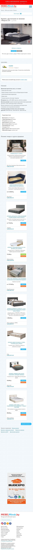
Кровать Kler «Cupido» (17, 153)
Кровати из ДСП (4, 431)
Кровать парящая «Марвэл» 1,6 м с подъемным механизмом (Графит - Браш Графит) (16, 310)
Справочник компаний (5, 530)
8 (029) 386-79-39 (10, 290)
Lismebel (11, 65)
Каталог (2, 10)
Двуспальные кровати (14, 431)
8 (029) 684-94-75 (10, 324)
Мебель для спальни (9, 10)
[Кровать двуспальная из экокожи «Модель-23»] (16, 44)
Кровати (15, 10)
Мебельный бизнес (20, 526)
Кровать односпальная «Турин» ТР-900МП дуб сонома (16, 343)
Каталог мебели (4, 526)
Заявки (17, 530)
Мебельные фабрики (5, 529)
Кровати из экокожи (20, 430)
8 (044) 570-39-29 (10, 386)
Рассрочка (18, 529)
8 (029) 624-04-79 (10, 229)
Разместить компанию (6, 519)
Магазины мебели (4, 528)
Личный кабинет (19, 528)
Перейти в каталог (26, 423)
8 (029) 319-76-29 (10, 355)
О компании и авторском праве (6, 541)
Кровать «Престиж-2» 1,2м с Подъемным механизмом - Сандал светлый (16, 406)
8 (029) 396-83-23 (10, 197)
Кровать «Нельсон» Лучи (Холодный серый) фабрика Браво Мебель (16, 217)
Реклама (18, 532)
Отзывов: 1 (16, 67)
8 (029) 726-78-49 (10, 166)
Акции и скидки (4, 533)
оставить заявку (23, 79)
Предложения (19, 535)
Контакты (18, 536)
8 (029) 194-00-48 (10, 260)
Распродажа (3, 535)
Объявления (18, 533)
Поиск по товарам (4, 532)
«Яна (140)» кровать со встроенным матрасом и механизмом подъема (16, 279)
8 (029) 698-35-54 (10, 419)
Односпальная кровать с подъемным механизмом (16, 185)
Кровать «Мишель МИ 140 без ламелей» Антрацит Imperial (16, 374)
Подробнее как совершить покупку (7, 548)
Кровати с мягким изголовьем (7, 430)
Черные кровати (15, 428)
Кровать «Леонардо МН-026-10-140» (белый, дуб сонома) (16, 248)
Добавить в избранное (16, 48)
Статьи (2, 536)
